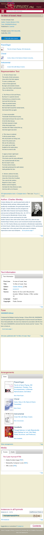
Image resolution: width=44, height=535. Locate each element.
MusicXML (17, 31)
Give (17, 532)
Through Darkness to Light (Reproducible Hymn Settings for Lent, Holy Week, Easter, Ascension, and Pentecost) (26, 432)
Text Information (8, 276)
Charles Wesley (18, 286)
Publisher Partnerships (36, 530)
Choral (3, 54)
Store (5, 376)
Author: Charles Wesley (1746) (10, 22)
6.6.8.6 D (16, 289)
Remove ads (5, 4)
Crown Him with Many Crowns (16, 67)
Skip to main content (6, 1)
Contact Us (18, 530)
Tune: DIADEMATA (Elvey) (8, 24)
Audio (12, 452)
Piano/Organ (6, 45)
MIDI (9, 33)
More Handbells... (18, 438)
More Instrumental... (19, 420)
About (2, 530)
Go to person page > (28, 230)
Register (39, 7)
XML (14, 466)
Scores (5, 452)
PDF (12, 31)
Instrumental (5, 62)
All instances (5, 519)
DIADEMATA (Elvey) (7, 313)
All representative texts (8, 193)
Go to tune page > (7, 329)
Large (3, 196)
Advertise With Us (26, 530)
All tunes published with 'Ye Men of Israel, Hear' (16, 336)
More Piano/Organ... (19, 395)
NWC (25, 463)
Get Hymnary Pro (23, 532)
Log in (32, 7)
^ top (41, 196)
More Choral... (17, 408)
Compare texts (21, 193)
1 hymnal (11, 26)
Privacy (12, 530)
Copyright (7, 530)
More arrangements (7, 444)
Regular (36, 193)
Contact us (20, 526)
